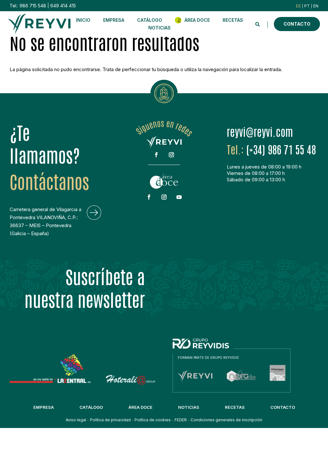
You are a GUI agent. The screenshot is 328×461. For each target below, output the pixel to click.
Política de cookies (153, 420)
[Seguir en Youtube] (179, 197)
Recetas (233, 20)
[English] (315, 6)
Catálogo (149, 20)
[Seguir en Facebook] (156, 155)
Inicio (83, 20)
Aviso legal (76, 420)
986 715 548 (33, 5)
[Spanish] (298, 6)
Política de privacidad (110, 420)
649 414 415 (63, 5)
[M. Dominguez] (277, 382)
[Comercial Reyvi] (195, 382)
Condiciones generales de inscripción (226, 420)
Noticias (159, 27)
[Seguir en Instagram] (171, 155)
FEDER (181, 420)
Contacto (296, 24)
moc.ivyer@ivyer (260, 131)
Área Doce (197, 20)
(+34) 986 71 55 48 (281, 149)
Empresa (113, 20)
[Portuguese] (307, 6)
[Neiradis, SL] (241, 382)
